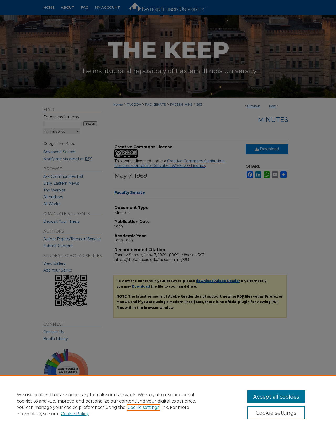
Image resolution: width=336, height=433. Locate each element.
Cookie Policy (75, 413)
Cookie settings (143, 407)
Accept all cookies (276, 397)
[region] (168, 404)
